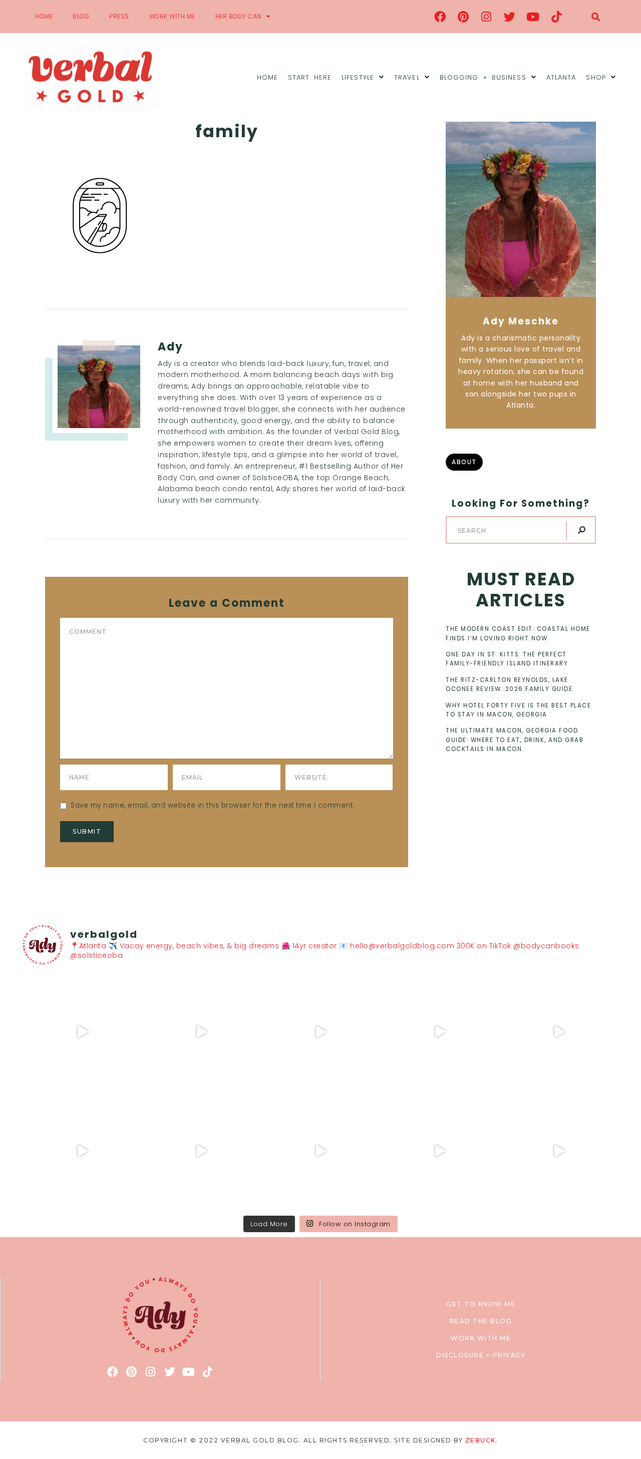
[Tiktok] (556, 16)
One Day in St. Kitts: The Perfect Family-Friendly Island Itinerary (507, 658)
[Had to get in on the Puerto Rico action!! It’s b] (320, 1032)
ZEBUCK (480, 1440)
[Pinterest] (463, 16)
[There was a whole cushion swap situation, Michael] (82, 1032)
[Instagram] (486, 16)
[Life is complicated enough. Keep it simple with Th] (559, 1151)
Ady (170, 346)
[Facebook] (440, 16)
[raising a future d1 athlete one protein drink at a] (201, 1151)
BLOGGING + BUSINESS (483, 77)
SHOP (595, 77)
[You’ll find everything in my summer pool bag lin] (201, 1032)
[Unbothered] (82, 1151)
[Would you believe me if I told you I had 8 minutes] (440, 1151)
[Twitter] (509, 16)
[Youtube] (533, 16)
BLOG (81, 16)
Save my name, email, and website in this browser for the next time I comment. (213, 805)
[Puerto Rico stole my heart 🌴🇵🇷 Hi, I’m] (440, 1032)
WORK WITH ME (172, 16)
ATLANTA (561, 77)
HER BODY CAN (238, 16)
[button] (595, 17)
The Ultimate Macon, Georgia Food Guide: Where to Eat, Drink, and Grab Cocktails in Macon (514, 739)
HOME (44, 16)
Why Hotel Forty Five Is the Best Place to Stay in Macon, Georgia (518, 709)
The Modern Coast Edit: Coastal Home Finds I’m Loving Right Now (518, 633)
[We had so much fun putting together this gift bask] (559, 1032)
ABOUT (464, 462)
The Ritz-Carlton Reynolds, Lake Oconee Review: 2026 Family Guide (509, 684)
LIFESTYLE (358, 77)
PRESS (119, 16)
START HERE (310, 77)
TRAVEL (407, 77)
